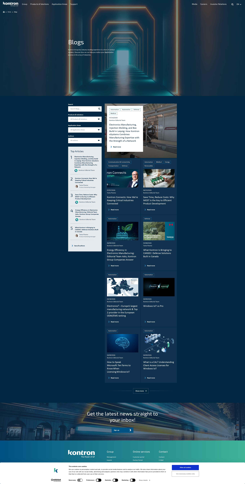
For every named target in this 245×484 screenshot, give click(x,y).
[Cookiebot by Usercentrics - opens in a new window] (56, 480)
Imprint (109, 460)
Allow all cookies (185, 467)
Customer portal (138, 457)
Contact (161, 457)
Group (110, 451)
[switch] (98, 480)
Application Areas (74, 125)
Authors (71, 136)
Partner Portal (138, 460)
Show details (143, 480)
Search (70, 104)
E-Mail (161, 460)
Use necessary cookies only (185, 474)
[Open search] (232, 4)
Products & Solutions (75, 115)
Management (111, 457)
